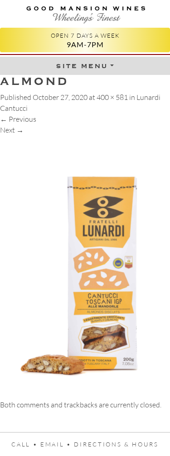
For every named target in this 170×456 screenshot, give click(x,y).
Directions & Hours (116, 444)
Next (12, 129)
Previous (18, 119)
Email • (57, 444)
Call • (25, 444)
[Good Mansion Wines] (85, 13)
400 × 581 (112, 97)
